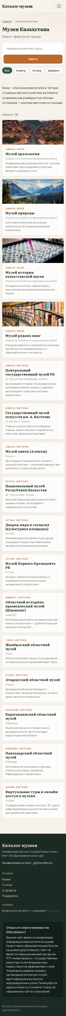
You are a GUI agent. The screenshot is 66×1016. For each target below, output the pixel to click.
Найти (33, 59)
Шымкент (54, 70)
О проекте (9, 890)
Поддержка (10, 896)
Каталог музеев (17, 6)
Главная (7, 21)
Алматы (21, 70)
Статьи (7, 885)
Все (7, 70)
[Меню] (59, 6)
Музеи (6, 879)
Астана (36, 70)
